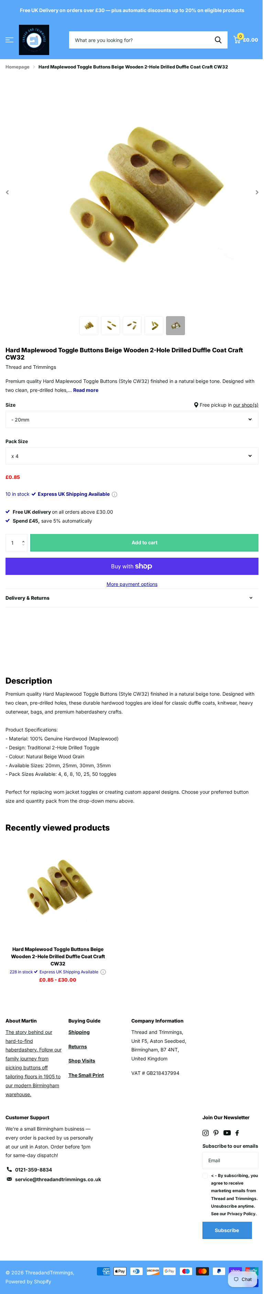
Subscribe (223, 1247)
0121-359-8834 (33, 1170)
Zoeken (218, 40)
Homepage (18, 66)
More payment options (132, 584)
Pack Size (17, 441)
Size (132, 405)
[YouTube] (223, 1132)
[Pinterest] (212, 1133)
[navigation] (88, 325)
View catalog (9, 40)
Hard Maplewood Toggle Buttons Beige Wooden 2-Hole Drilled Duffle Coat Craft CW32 (58, 956)
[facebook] (233, 1133)
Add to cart (144, 542)
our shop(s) (245, 405)
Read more (85, 390)
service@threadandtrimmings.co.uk (58, 1179)
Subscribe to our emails (218, 1150)
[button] (25, 537)
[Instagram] (202, 1133)
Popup (114, 494)
